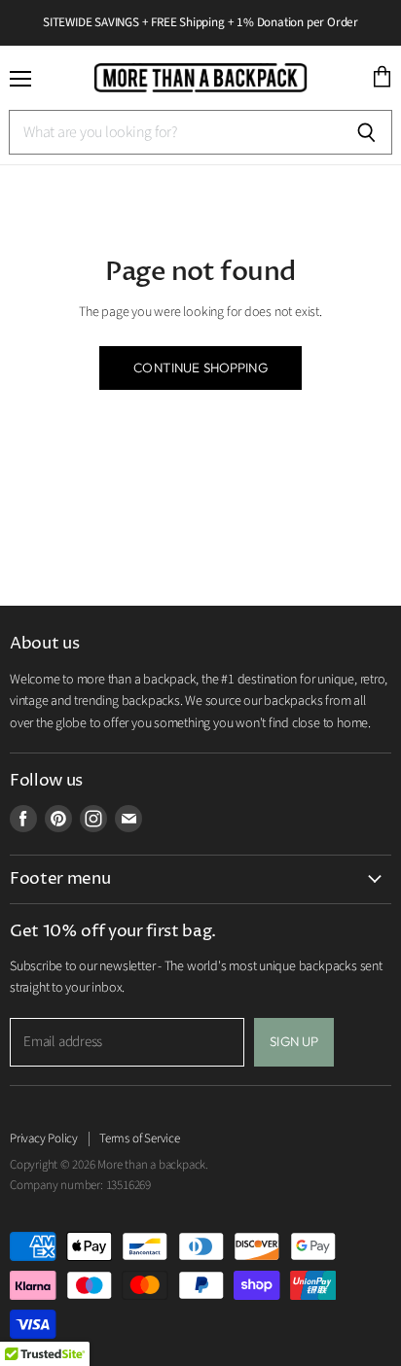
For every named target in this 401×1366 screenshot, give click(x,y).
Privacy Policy (44, 1138)
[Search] (366, 132)
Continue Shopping (200, 367)
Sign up (294, 1041)
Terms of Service (139, 1138)
